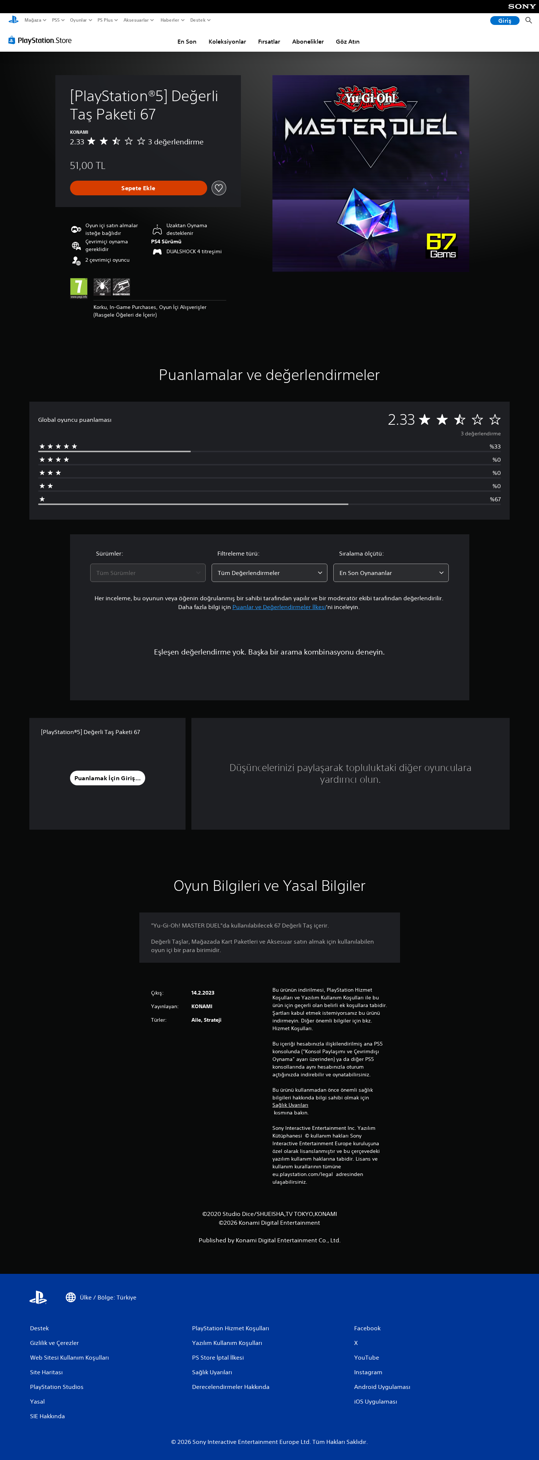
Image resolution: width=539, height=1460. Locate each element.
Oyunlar (78, 20)
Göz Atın (348, 41)
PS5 (56, 20)
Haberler (169, 20)
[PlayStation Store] (42, 40)
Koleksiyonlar (227, 41)
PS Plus (105, 20)
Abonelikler (308, 41)
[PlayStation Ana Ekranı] (13, 20)
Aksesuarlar (136, 20)
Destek (197, 20)
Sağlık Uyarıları (290, 1105)
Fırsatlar (269, 41)
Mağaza (33, 20)
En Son (187, 41)
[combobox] (148, 573)
